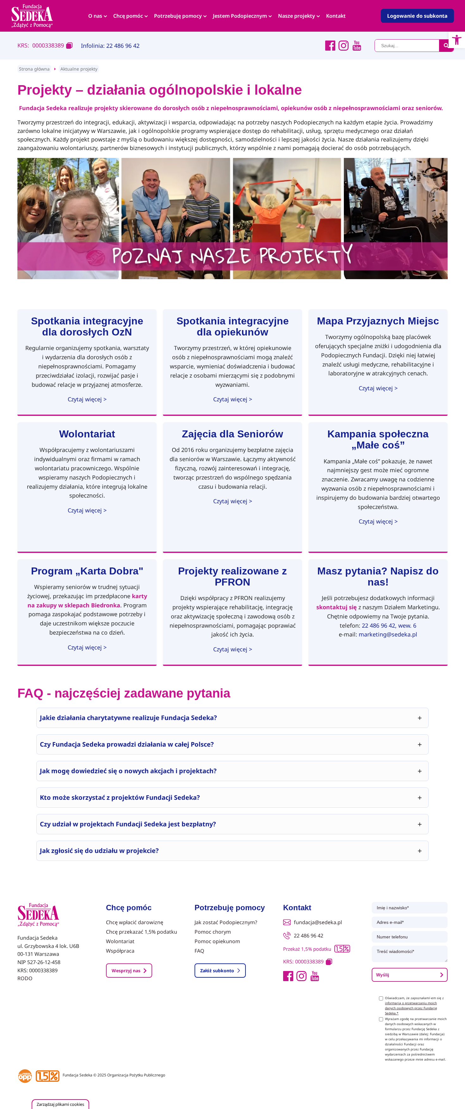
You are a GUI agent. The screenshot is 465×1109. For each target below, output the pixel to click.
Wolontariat (120, 941)
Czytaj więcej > (87, 399)
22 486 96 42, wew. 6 (389, 625)
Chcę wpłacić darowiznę (134, 922)
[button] (457, 40)
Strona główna (34, 69)
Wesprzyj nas (126, 971)
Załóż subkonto (217, 971)
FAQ (199, 950)
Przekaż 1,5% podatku (307, 949)
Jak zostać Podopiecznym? (226, 922)
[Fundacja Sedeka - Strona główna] (38, 915)
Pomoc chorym (213, 931)
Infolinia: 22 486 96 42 (110, 45)
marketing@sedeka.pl (388, 634)
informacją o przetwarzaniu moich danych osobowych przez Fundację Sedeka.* (411, 1008)
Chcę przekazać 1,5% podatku (141, 931)
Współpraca (120, 950)
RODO (25, 978)
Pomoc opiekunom (217, 941)
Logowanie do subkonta (417, 15)
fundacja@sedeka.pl (318, 922)
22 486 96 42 (308, 935)
